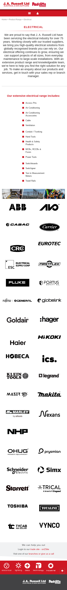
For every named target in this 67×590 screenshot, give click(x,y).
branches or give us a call (41, 553)
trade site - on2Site (39, 549)
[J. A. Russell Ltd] (16, 4)
